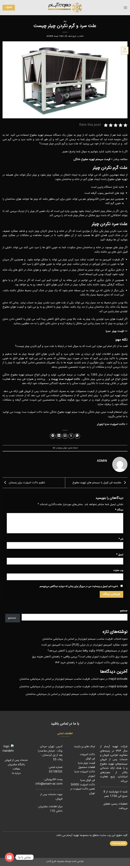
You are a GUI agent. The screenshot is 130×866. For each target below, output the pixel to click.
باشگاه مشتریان (16, 764)
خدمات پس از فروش (16, 760)
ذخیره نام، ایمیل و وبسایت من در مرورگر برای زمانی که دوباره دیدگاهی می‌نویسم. (78, 586)
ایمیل (119, 555)
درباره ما (16, 773)
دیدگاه (119, 510)
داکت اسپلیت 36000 (83, 784)
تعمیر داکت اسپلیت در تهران (82, 791)
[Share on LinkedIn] (59, 436)
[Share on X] (71, 436)
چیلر (65, 21)
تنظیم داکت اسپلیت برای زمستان (26, 483)
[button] (125, 7)
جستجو (123, 611)
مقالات (16, 769)
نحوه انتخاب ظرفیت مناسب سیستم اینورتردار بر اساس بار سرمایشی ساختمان (84, 639)
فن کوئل (90, 758)
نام (121, 539)
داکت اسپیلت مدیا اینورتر (84, 773)
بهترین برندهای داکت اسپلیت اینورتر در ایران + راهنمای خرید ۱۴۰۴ (91, 662)
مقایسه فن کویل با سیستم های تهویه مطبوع (97, 483)
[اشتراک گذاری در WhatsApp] (77, 436)
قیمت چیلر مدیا (86, 763)
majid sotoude (118, 679)
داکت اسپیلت (87, 754)
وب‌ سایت (118, 570)
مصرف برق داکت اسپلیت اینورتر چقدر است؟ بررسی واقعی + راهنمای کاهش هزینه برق (79, 656)
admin (50, 36)
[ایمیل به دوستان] (65, 436)
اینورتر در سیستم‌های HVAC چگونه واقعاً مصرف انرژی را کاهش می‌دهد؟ (87, 651)
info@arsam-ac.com (48, 784)
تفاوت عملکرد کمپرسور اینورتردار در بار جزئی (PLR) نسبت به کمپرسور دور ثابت (84, 645)
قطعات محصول (86, 767)
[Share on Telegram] (53, 436)
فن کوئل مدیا (87, 780)
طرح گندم (51, 861)
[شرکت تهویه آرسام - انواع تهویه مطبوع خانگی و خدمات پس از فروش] (65, 7)
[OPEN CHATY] (9, 857)
